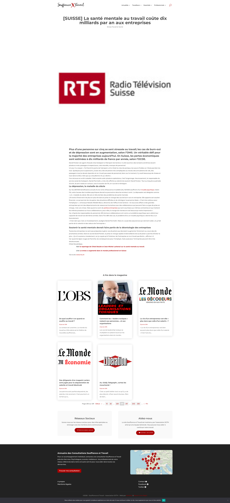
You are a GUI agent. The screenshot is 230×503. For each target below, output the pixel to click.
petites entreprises (111, 208)
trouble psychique (147, 190)
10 (107, 404)
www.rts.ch (80, 255)
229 (117, 404)
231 (127, 404)
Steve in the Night (140, 495)
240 (133, 404)
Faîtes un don (146, 433)
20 (111, 404)
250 (138, 404)
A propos (61, 482)
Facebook (142, 484)
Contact (141, 482)
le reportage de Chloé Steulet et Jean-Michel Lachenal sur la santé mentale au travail (112, 246)
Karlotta (129, 495)
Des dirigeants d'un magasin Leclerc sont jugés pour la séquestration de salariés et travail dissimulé (74, 382)
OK (164, 500)
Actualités (125, 5)
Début (97, 404)
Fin (147, 404)
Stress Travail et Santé (115, 27)
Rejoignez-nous (86, 430)
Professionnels (159, 5)
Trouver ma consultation (69, 471)
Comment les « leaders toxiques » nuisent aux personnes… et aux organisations (114, 321)
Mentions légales (64, 484)
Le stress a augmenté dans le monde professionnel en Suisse (103, 251)
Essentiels (147, 5)
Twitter (141, 487)
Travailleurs (136, 5)
